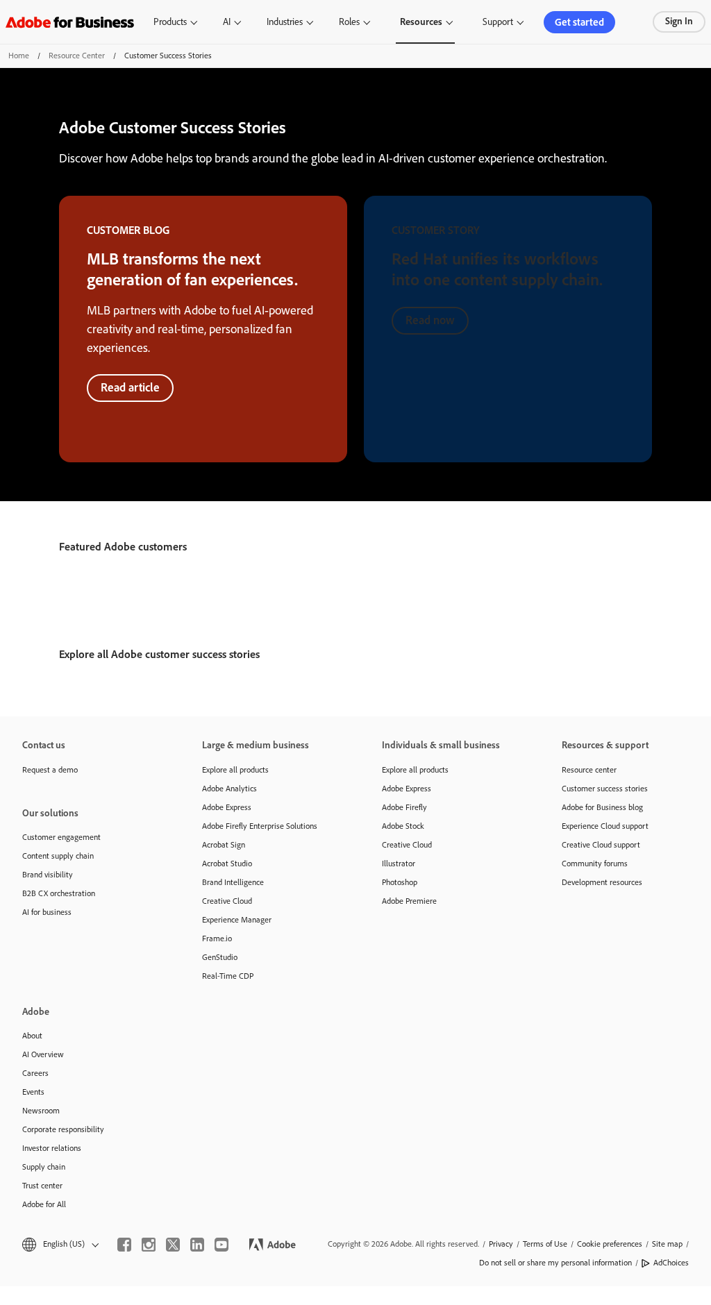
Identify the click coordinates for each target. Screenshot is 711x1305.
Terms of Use (545, 1244)
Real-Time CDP (227, 976)
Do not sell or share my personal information (555, 1263)
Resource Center (77, 55)
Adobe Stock (403, 826)
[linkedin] (197, 1245)
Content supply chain (58, 856)
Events (33, 1092)
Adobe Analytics (229, 788)
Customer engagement (61, 837)
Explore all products (235, 770)
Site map (667, 1244)
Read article (130, 387)
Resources (421, 22)
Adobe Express (226, 807)
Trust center (42, 1185)
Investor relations (51, 1148)
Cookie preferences (609, 1244)
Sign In (679, 21)
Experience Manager (236, 920)
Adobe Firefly (404, 807)
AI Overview (43, 1054)
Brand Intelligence (233, 882)
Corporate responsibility (63, 1129)
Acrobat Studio (227, 863)
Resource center (589, 770)
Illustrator (398, 863)
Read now (430, 320)
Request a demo (50, 770)
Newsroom (41, 1110)
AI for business (47, 912)
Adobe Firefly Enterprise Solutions (259, 826)
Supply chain (43, 1167)
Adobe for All (44, 1204)
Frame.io (217, 938)
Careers (35, 1073)
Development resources (602, 882)
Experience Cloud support (605, 826)
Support (498, 22)
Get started (579, 22)
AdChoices (671, 1263)
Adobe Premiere (409, 901)
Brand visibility (47, 874)
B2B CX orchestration (58, 893)
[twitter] (173, 1245)
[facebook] (124, 1245)
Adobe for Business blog (602, 807)
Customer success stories (605, 788)
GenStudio (219, 957)
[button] (59, 1244)
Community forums (595, 863)
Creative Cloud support (601, 845)
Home (18, 55)
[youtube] (221, 1245)
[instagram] (149, 1245)
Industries (285, 22)
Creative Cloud (227, 901)
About (32, 1036)
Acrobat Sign (223, 845)
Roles (349, 22)
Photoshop (399, 882)
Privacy (501, 1244)
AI (227, 22)
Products (170, 22)
